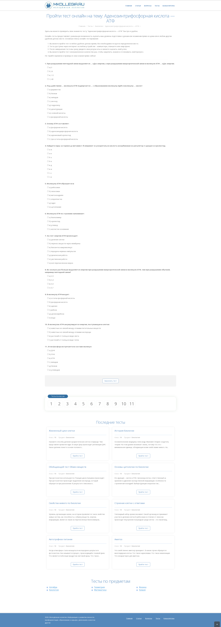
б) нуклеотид (54, 221)
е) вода (52, 318)
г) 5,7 (51, 288)
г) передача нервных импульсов (62, 251)
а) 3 (50, 67)
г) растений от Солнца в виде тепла (64, 340)
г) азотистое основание (59, 229)
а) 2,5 (51, 276)
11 (131, 404)
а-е (50, 153)
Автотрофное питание (60, 539)
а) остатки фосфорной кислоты (62, 298)
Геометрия (99, 587)
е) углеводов (54, 370)
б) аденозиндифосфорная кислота (63, 131)
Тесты (90, 26)
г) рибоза (53, 310)
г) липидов (53, 362)
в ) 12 (51, 75)
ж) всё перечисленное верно (61, 263)
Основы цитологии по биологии (131, 467)
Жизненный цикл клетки (62, 430)
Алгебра (53, 587)
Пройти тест (78, 456)
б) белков (53, 93)
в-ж (50, 169)
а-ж (50, 149)
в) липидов (53, 97)
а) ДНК (52, 350)
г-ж (50, 177)
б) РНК (52, 354)
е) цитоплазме (55, 207)
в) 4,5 (51, 284)
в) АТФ (52, 358)
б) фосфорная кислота (58, 302)
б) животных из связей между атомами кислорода (70, 332)
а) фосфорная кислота (58, 127)
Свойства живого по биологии (65, 503)
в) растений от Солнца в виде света (64, 336)
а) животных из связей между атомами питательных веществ (75, 328)
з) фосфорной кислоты (58, 117)
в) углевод (53, 225)
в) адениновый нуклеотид (60, 135)
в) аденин (53, 306)
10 (123, 404)
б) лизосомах (54, 191)
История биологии (124, 430)
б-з (50, 157)
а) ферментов (55, 89)
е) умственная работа (58, 259)
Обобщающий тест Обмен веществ (67, 467)
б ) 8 (51, 71)
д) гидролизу (54, 105)
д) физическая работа (58, 255)
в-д (50, 165)
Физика (142, 587)
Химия (142, 590)
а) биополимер (55, 217)
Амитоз (118, 539)
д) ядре (52, 203)
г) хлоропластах (55, 199)
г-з (50, 173)
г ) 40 (51, 79)
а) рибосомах (54, 187)
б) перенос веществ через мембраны (64, 243)
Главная (82, 26)
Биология (99, 26)
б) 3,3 (51, 280)
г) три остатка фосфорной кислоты (63, 139)
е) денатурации (55, 109)
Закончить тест (110, 381)
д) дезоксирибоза (56, 314)
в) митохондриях (56, 195)
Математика (100, 590)
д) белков (53, 366)
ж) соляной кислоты (57, 113)
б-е (50, 161)
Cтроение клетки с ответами (130, 503)
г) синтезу (53, 101)
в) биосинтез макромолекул (60, 247)
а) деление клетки (56, 239)
